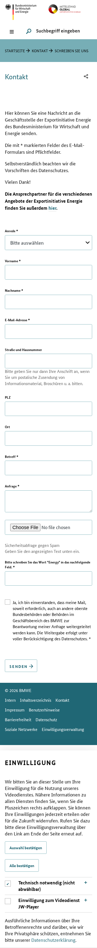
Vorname (12, 260)
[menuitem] (86, 76)
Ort (7, 426)
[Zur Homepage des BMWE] (26, 11)
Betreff (11, 456)
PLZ (8, 397)
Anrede (11, 230)
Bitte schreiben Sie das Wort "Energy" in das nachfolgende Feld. (47, 564)
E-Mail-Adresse (17, 319)
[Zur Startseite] (70, 8)
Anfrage (12, 486)
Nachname (14, 290)
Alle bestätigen (21, 865)
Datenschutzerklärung (53, 939)
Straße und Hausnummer (23, 349)
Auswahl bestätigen (25, 847)
